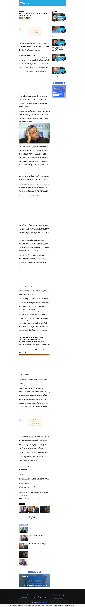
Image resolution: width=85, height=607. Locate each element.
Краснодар (36, 498)
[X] (27, 18)
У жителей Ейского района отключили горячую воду (39, 527)
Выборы (26, 498)
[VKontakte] (37, 572)
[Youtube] (40, 572)
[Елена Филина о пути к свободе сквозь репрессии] (59, 17)
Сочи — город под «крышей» (34, 551)
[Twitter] (35, 572)
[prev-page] (19, 521)
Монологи (54, 11)
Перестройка (44, 498)
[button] (65, 7)
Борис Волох (22, 498)
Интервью (23, 11)
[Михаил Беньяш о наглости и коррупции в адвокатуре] (59, 70)
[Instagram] (31, 572)
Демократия (29, 498)
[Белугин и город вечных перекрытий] (24, 509)
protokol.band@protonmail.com (42, 602)
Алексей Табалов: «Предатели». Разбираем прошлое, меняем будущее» (58, 35)
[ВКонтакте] (20, 18)
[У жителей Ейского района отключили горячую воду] (23, 530)
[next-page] (20, 521)
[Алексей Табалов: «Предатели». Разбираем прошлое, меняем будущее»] (59, 29)
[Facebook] (29, 572)
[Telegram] (24, 18)
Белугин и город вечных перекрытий (36, 535)
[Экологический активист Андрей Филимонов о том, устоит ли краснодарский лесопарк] (59, 57)
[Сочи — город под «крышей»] (45, 509)
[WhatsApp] (29, 18)
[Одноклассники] (22, 18)
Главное (20, 11)
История (33, 498)
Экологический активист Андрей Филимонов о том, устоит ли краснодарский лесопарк (58, 62)
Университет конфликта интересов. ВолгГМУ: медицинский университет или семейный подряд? (33, 516)
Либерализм (40, 498)
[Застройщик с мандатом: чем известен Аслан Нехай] (23, 562)
